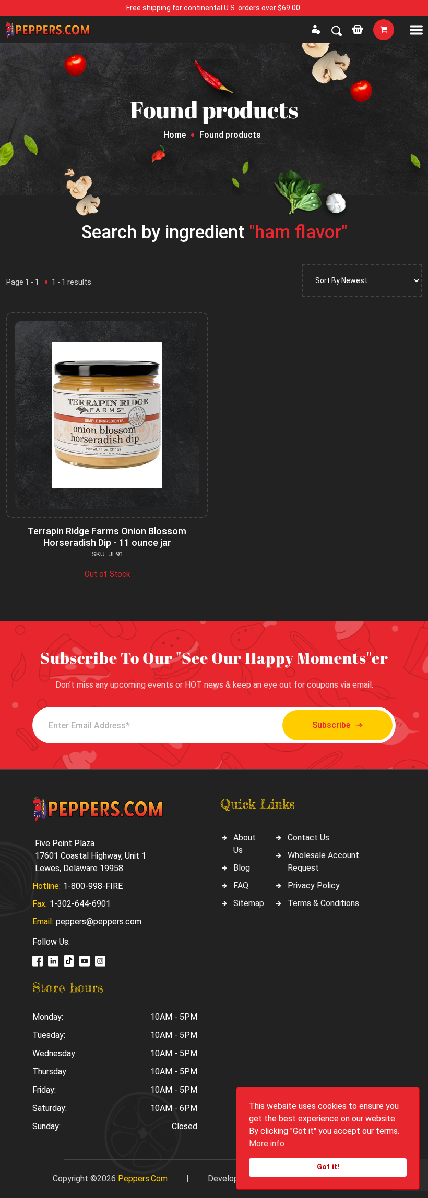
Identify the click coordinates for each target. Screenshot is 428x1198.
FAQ (240, 885)
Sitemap (248, 903)
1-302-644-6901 (80, 904)
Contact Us (308, 837)
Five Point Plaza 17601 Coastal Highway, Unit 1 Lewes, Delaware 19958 (90, 855)
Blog (241, 868)
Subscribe (331, 725)
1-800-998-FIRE (93, 886)
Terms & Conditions (323, 903)
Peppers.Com (143, 1178)
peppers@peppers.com (98, 921)
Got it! (328, 1167)
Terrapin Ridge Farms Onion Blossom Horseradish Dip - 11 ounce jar (107, 536)
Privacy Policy (314, 885)
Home (174, 135)
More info (266, 1143)
